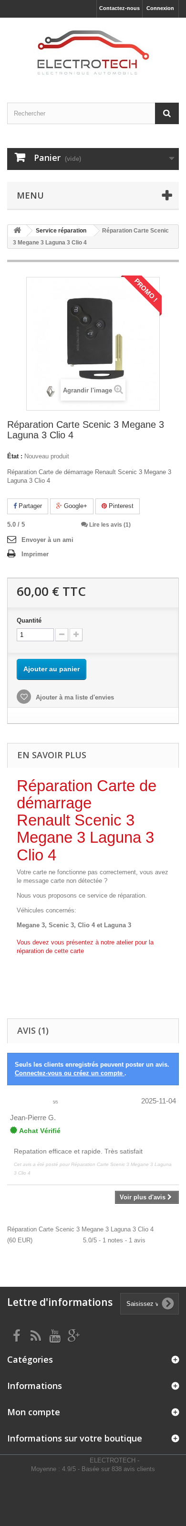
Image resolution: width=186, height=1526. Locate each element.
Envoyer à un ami (47, 539)
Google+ (74, 505)
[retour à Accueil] (17, 231)
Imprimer (35, 554)
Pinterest (120, 505)
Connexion (160, 8)
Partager (29, 505)
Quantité (29, 620)
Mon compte (33, 1412)
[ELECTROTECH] (93, 52)
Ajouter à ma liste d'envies (74, 697)
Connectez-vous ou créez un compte (69, 1073)
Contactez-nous (119, 8)
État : (14, 456)
